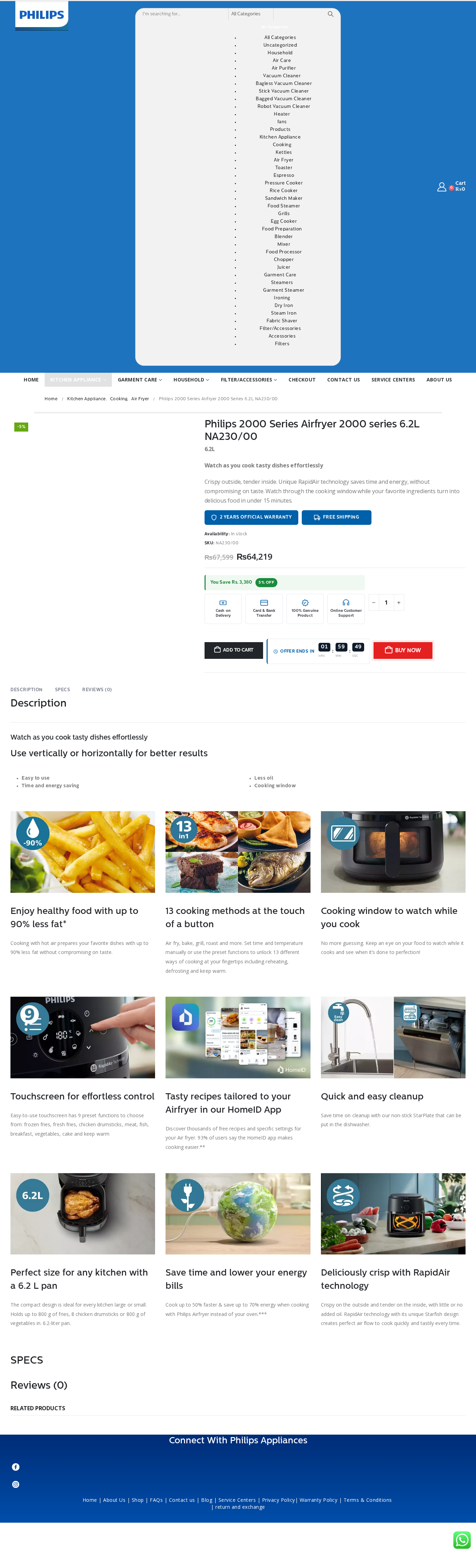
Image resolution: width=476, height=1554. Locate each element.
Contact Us (343, 379)
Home (31, 379)
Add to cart (238, 650)
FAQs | (158, 1500)
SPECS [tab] (62, 690)
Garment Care (137, 379)
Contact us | (184, 1500)
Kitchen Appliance (75, 379)
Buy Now (408, 651)
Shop (138, 1500)
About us (439, 379)
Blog (206, 1500)
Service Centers (393, 379)
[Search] (330, 14)
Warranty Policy (319, 1500)
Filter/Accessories (246, 379)
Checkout (302, 379)
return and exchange (240, 1507)
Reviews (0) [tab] (97, 690)
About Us (114, 1500)
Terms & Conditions (369, 1500)
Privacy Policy (278, 1500)
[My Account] (442, 187)
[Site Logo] (41, 16)
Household (189, 379)
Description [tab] (26, 690)
